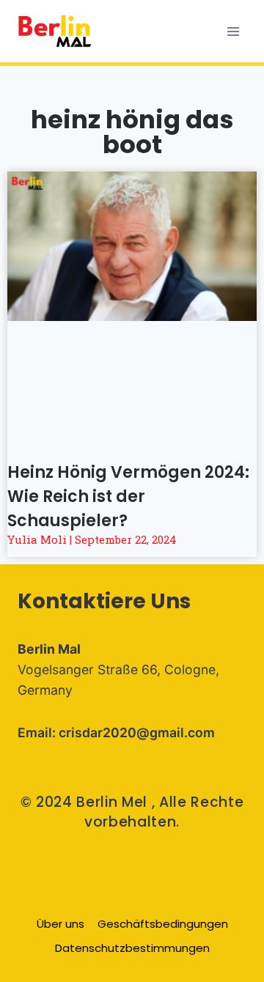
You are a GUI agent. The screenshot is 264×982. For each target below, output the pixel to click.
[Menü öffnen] (232, 31)
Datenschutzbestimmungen (132, 948)
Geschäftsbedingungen (163, 923)
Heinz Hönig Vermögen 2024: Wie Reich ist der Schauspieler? (128, 496)
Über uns (60, 923)
